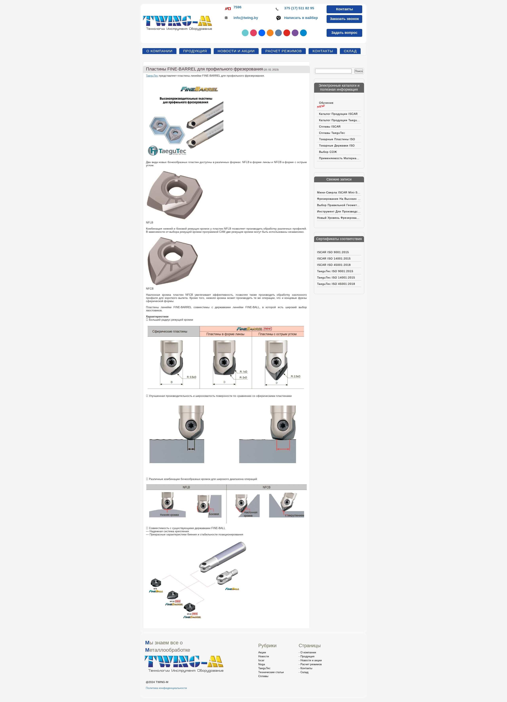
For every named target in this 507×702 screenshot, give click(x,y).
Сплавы (263, 676)
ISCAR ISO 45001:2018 (334, 264)
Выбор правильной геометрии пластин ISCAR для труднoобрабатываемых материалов (339, 205)
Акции (262, 652)
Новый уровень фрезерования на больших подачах (339, 217)
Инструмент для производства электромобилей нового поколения (339, 211)
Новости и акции (236, 51)
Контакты (344, 9)
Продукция (195, 51)
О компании (159, 51)
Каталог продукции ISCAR (338, 113)
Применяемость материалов (340, 158)
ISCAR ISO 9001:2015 (333, 252)
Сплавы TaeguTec (332, 132)
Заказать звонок (344, 19)
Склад (350, 51)
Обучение (326, 102)
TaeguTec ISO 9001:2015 (335, 271)
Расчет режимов (283, 51)
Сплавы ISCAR (330, 126)
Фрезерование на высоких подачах (339, 198)
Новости (263, 656)
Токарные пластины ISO (337, 139)
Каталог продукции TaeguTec (340, 120)
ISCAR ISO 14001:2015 (334, 258)
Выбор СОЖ (328, 151)
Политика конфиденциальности (166, 688)
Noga (261, 664)
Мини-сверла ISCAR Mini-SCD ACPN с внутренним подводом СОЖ (339, 192)
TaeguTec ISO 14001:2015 (336, 277)
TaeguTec (152, 75)
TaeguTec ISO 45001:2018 (336, 283)
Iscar (261, 660)
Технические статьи (271, 672)
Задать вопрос (344, 33)
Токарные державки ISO (337, 145)
